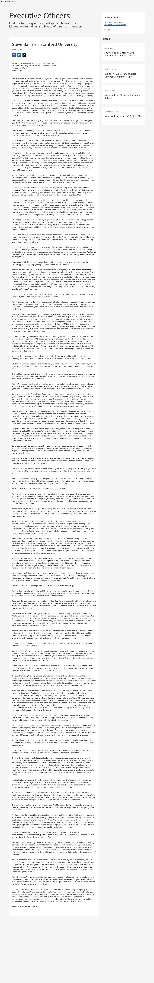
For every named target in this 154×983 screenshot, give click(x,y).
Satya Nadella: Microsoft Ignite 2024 (122, 116)
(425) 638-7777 (111, 29)
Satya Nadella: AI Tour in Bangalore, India (122, 96)
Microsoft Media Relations (115, 24)
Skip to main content (8, 1)
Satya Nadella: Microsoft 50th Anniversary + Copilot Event (119, 54)
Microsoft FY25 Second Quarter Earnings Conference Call (120, 75)
